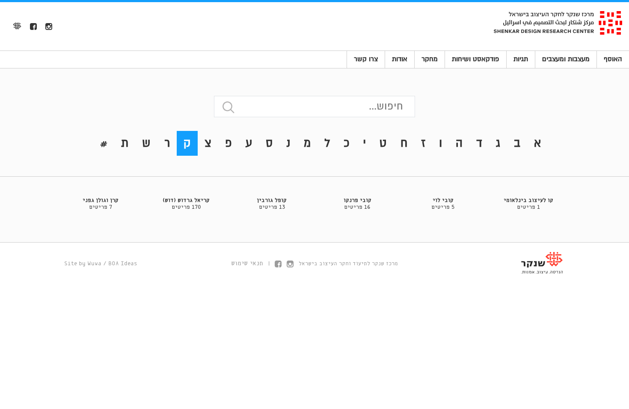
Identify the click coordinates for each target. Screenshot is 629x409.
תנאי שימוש (247, 264)
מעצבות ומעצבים (566, 59)
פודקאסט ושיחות (475, 59)
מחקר (429, 59)
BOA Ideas (122, 264)
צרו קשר (366, 59)
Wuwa (94, 264)
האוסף (613, 59)
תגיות (520, 59)
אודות (399, 59)
